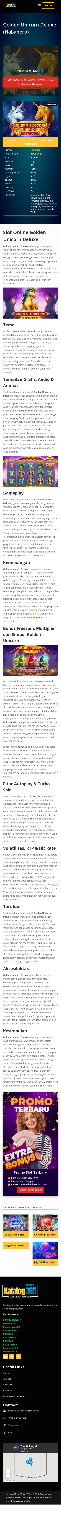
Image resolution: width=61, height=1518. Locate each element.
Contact (7, 1384)
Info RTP (7, 1378)
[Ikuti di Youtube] (5, 1356)
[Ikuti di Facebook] (18, 1356)
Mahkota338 (10, 1351)
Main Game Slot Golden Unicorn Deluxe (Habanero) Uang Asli (31, 82)
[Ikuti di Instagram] (11, 1356)
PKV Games (9, 1337)
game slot (35, 613)
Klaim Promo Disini (30, 1190)
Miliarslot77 (9, 1323)
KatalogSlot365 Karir (14, 1396)
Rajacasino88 (10, 1330)
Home (6, 1372)
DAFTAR (48, 5)
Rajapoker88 (10, 1344)
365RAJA (8, 1334)
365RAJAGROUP (12, 1320)
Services (7, 1390)
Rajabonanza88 (11, 1327)
